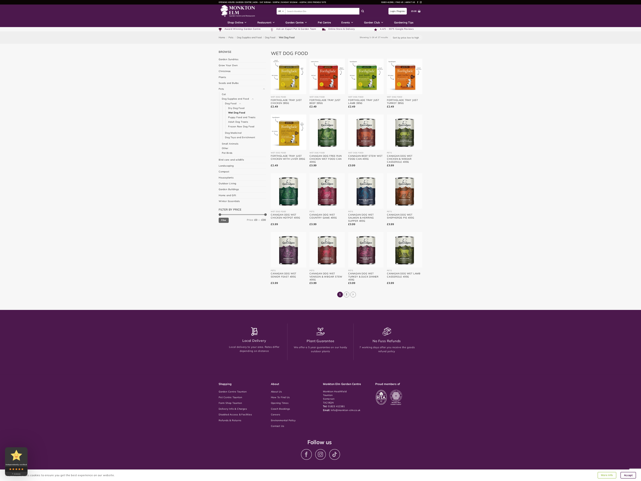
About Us (276, 391)
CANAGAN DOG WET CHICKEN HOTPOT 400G (285, 216)
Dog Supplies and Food (249, 37)
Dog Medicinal (233, 132)
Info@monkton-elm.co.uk (346, 410)
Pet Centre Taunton (230, 397)
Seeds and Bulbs (229, 83)
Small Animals (230, 143)
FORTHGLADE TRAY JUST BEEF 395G (325, 102)
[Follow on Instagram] (421, 2)
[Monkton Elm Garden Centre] (245, 11)
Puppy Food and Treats (242, 117)
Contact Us (277, 426)
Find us (399, 2)
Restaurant (264, 22)
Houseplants (226, 177)
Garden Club (372, 22)
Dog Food (270, 37)
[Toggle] (264, 89)
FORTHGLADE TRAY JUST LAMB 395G (363, 102)
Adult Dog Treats (238, 121)
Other (225, 148)
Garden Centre (294, 22)
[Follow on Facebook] (418, 2)
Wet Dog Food (236, 112)
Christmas (225, 71)
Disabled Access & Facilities (235, 414)
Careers (275, 414)
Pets (231, 37)
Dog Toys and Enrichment (240, 137)
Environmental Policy (283, 420)
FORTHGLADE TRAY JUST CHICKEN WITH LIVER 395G (288, 157)
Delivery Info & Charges (233, 408)
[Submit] (362, 11)
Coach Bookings (280, 408)
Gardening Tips (404, 22)
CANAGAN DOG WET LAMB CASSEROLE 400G (403, 275)
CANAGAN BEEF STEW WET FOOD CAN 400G (365, 157)
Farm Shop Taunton (230, 402)
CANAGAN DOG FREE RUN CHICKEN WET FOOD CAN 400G (325, 158)
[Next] (353, 294)
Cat (224, 94)
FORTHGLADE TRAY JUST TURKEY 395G (402, 102)
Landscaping (226, 165)
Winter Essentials (229, 201)
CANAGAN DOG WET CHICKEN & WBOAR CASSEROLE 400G (399, 158)
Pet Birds (227, 152)
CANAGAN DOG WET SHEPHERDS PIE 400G (400, 216)
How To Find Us (280, 397)
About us (410, 2)
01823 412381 (387, 2)
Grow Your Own (228, 65)
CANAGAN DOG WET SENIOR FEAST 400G (283, 275)
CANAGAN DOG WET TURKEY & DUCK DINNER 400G (363, 276)
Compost (224, 171)
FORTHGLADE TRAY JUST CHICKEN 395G (286, 102)
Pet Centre (324, 22)
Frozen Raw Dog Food (241, 126)
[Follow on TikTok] (334, 454)
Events (345, 22)
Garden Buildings (229, 189)
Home (222, 37)
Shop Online (235, 22)
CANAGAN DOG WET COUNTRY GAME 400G (323, 216)
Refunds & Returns (230, 420)
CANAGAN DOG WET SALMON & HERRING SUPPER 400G (361, 217)
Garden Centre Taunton (233, 391)
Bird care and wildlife (231, 159)
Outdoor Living (227, 183)
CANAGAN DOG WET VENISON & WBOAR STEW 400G (325, 276)
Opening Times (280, 402)
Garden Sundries (229, 59)
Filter (223, 220)
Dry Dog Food (236, 108)
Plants (222, 77)
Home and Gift (227, 195)
